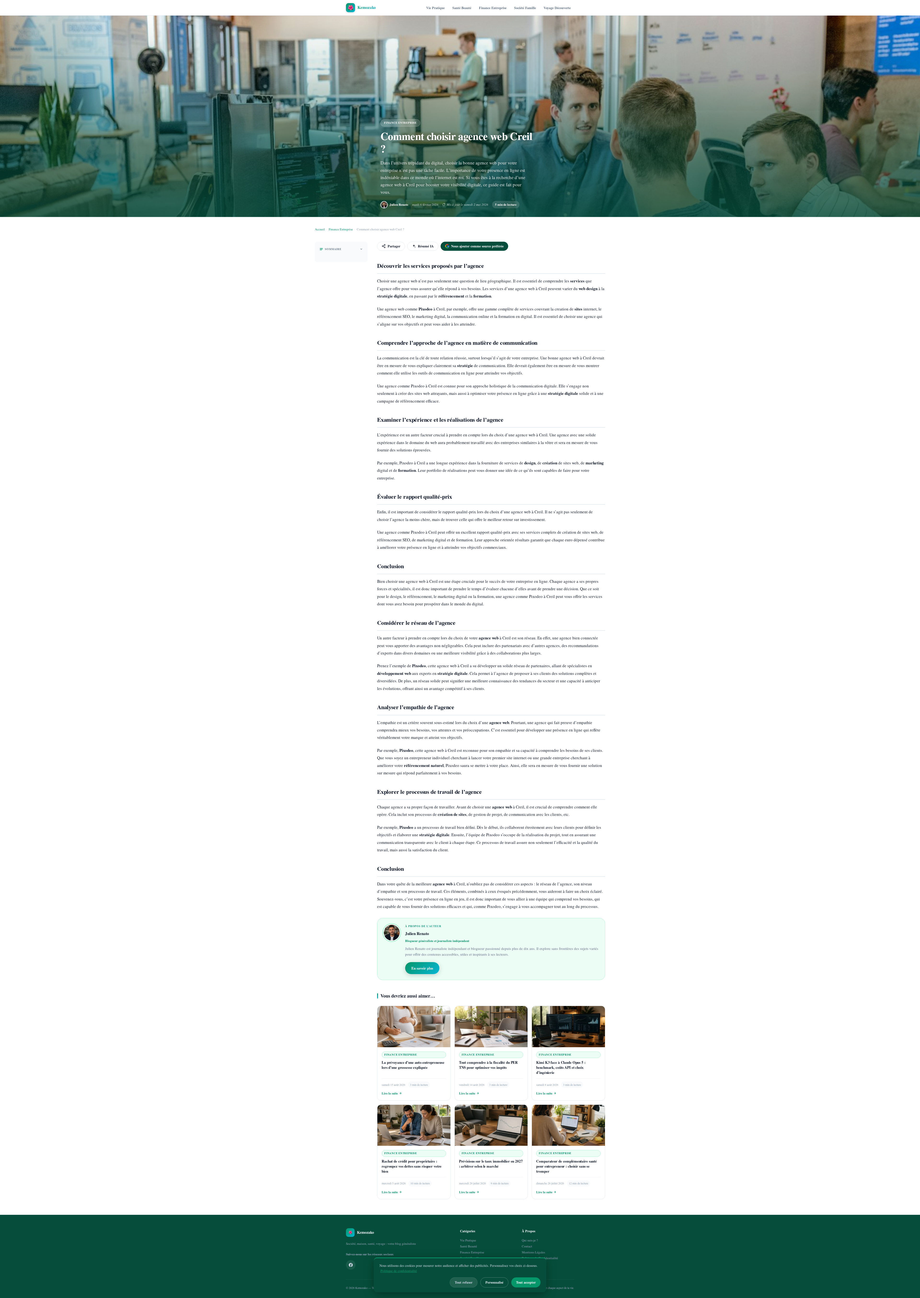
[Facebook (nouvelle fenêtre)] (351, 1265)
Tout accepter (526, 1282)
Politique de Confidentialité (540, 1258)
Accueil (320, 229)
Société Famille (525, 7)
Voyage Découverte (557, 7)
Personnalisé (494, 1282)
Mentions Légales (533, 1252)
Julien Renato (399, 204)
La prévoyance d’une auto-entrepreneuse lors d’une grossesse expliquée (413, 1065)
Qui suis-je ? (530, 1240)
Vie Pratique (435, 7)
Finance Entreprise (492, 7)
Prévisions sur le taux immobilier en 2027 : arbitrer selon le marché (491, 1163)
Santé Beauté (461, 7)
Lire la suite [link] (390, 1093)
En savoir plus (422, 968)
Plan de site (529, 1264)
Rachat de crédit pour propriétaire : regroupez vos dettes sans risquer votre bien (412, 1166)
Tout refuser (463, 1282)
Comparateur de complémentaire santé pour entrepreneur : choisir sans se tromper (566, 1166)
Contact (527, 1246)
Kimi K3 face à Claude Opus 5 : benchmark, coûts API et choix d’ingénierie (560, 1067)
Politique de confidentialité (398, 1271)
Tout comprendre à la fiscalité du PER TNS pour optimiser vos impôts (488, 1065)
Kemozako (361, 1288)
